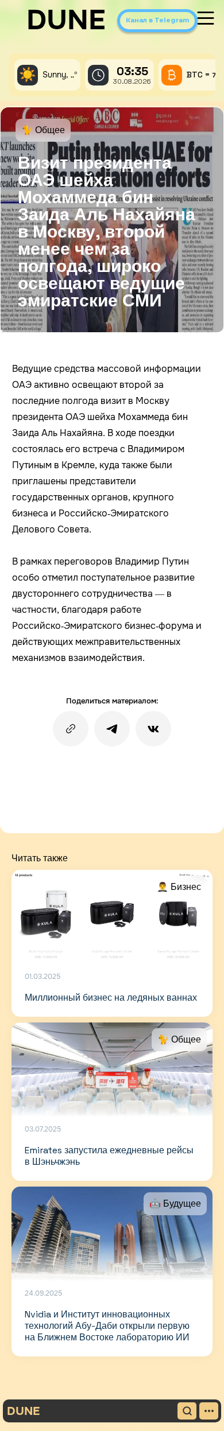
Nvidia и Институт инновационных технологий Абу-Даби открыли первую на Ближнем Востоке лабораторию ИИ (107, 1325)
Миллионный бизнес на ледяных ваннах (111, 997)
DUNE (66, 20)
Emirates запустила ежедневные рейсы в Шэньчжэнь (109, 1156)
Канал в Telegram (157, 20)
